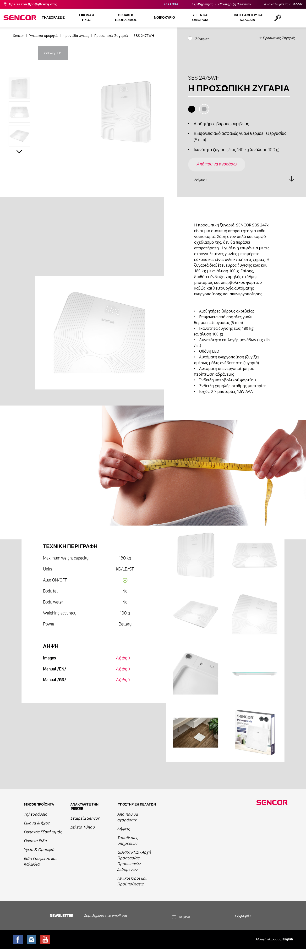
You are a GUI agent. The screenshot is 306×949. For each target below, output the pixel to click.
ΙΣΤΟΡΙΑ (171, 4)
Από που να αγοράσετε (127, 817)
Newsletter (61, 916)
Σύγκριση (202, 39)
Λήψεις (200, 179)
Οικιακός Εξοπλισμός (43, 831)
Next (19, 151)
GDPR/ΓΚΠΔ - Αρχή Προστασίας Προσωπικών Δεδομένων (134, 861)
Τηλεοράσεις (35, 814)
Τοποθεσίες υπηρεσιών (127, 840)
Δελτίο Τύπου (82, 827)
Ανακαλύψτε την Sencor (283, 4)
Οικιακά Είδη (35, 840)
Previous (19, 68)
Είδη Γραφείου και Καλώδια (40, 861)
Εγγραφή (242, 916)
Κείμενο (184, 917)
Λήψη (122, 658)
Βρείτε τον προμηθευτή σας (33, 4)
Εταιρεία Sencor (84, 818)
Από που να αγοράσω (217, 164)
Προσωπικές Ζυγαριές (279, 38)
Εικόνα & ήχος (36, 823)
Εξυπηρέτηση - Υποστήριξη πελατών (221, 4)
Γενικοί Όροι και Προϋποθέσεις (131, 881)
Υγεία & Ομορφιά (39, 849)
